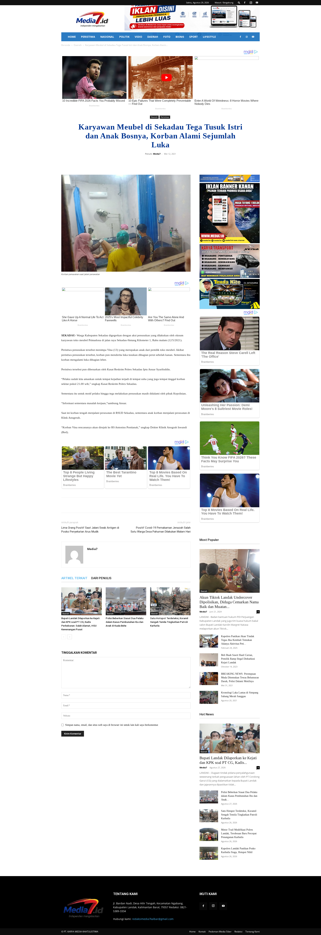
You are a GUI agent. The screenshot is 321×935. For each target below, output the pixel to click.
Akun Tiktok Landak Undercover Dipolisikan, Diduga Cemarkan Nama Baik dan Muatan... (229, 602)
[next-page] (69, 637)
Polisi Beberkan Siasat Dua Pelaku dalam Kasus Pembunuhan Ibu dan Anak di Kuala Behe (124, 622)
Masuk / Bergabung (224, 2)
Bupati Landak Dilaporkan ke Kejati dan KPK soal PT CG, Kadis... (228, 760)
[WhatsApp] (177, 162)
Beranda (65, 45)
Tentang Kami (252, 931)
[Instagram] (251, 2)
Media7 (156, 153)
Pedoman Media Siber (220, 931)
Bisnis (180, 36)
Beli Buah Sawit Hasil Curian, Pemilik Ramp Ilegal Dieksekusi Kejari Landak (238, 659)
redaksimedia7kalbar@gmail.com (153, 919)
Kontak (202, 931)
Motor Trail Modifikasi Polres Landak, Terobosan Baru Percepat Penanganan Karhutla (239, 833)
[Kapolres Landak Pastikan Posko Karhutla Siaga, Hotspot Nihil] (209, 853)
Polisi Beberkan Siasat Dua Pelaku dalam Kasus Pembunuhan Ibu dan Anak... (239, 796)
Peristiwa (88, 36)
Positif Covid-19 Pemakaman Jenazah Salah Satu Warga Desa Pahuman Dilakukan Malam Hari (161, 529)
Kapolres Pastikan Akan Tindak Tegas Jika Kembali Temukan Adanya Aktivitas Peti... (237, 640)
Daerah (152, 36)
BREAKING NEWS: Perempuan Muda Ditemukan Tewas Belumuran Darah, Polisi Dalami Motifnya (240, 677)
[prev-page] (63, 637)
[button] (239, 2)
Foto (166, 36)
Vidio (138, 36)
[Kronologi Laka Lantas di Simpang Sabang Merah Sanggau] (209, 697)
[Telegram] (185, 162)
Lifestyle (209, 36)
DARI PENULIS (101, 578)
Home (72, 36)
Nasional (107, 36)
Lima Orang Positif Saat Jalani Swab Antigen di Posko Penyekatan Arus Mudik (90, 529)
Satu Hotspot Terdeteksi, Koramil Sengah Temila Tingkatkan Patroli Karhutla (169, 622)
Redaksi (238, 931)
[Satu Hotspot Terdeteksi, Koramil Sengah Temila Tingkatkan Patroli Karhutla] (170, 601)
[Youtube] (257, 2)
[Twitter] (168, 162)
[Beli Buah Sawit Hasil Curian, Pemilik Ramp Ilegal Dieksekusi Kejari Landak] (209, 659)
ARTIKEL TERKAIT (74, 578)
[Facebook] (244, 2)
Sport (193, 36)
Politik (124, 36)
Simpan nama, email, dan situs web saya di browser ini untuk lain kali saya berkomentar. (112, 725)
